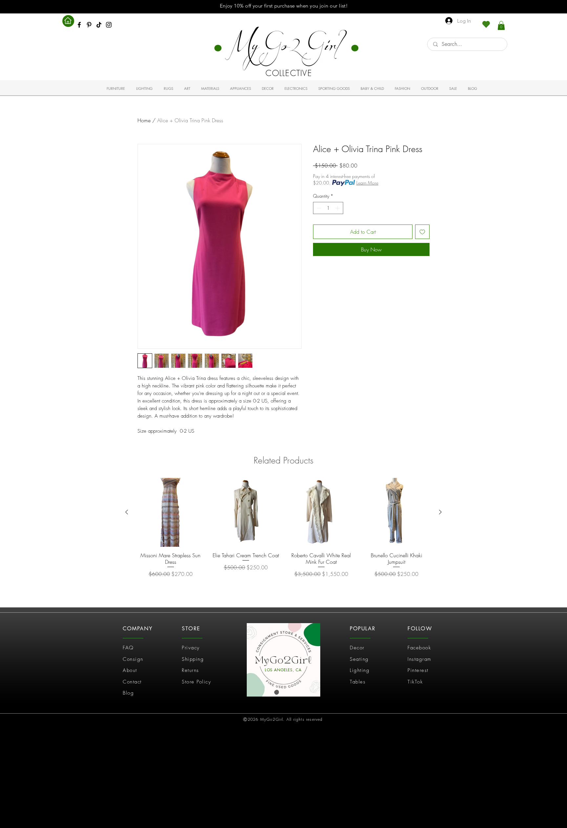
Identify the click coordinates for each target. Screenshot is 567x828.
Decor (357, 647)
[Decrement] (318, 208)
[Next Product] (440, 512)
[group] (283, 531)
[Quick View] (170, 512)
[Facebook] (79, 25)
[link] (501, 25)
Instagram (419, 659)
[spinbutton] (328, 208)
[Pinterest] (89, 25)
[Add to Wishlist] (422, 232)
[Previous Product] (127, 512)
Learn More (367, 183)
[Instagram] (109, 25)
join (324, 6)
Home (144, 120)
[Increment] (338, 208)
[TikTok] (99, 25)
